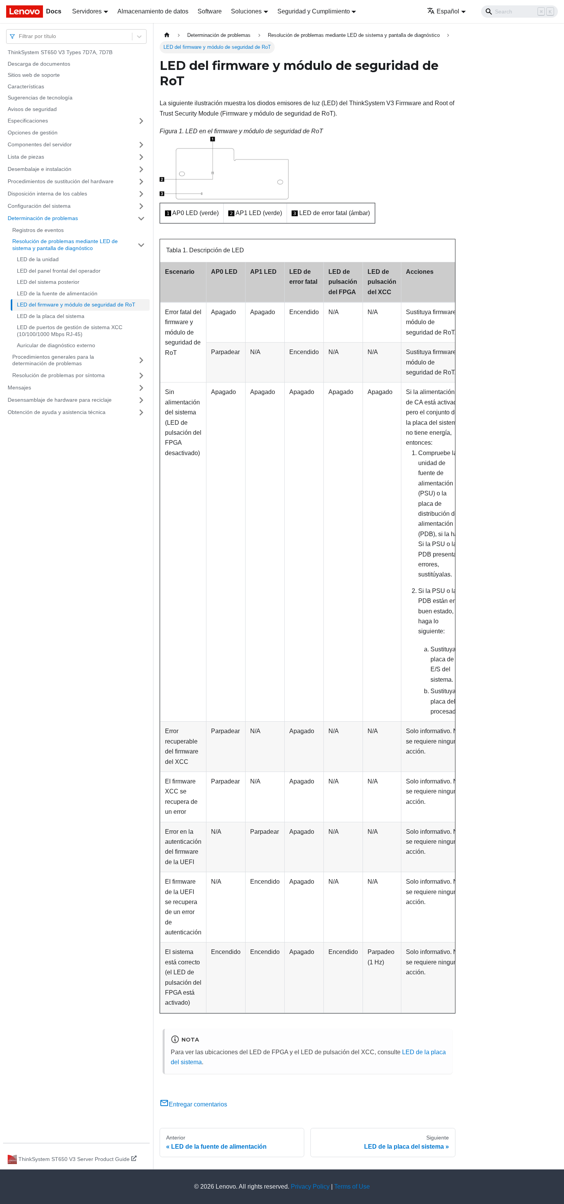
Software (210, 11)
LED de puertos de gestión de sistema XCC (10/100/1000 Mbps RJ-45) (69, 330)
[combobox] (19, 36)
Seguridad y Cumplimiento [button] (313, 11)
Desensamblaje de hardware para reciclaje (60, 400)
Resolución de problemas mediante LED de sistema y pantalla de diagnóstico (65, 244)
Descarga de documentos (39, 64)
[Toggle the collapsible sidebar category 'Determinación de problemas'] (141, 218)
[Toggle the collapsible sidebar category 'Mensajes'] (141, 388)
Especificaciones (28, 121)
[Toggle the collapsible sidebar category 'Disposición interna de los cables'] (141, 194)
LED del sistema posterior (48, 282)
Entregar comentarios (198, 1104)
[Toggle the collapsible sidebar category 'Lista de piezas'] (141, 157)
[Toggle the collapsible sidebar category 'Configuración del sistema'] (141, 206)
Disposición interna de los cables (47, 193)
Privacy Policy (310, 1186)
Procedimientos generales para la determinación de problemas (53, 360)
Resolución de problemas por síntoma (58, 375)
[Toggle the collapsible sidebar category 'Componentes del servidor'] (141, 145)
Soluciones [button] (246, 11)
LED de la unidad (38, 259)
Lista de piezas (26, 157)
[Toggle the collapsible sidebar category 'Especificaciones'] (141, 121)
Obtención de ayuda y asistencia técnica (57, 412)
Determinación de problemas (43, 218)
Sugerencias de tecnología (40, 97)
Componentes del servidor (40, 144)
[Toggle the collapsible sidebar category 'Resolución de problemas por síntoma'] (141, 375)
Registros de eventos (38, 230)
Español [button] (448, 11)
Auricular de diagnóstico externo (56, 345)
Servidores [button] (87, 11)
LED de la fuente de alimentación (57, 293)
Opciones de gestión (33, 132)
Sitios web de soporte (34, 75)
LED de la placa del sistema (50, 316)
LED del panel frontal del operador (59, 271)
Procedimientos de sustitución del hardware (61, 181)
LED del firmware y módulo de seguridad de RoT (76, 304)
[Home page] (167, 35)
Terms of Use (352, 1186)
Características (26, 86)
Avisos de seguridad (32, 109)
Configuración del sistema (39, 206)
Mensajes (19, 387)
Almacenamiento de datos (152, 11)
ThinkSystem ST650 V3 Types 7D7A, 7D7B (60, 52)
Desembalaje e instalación (39, 169)
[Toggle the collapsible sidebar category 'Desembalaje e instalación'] (141, 169)
